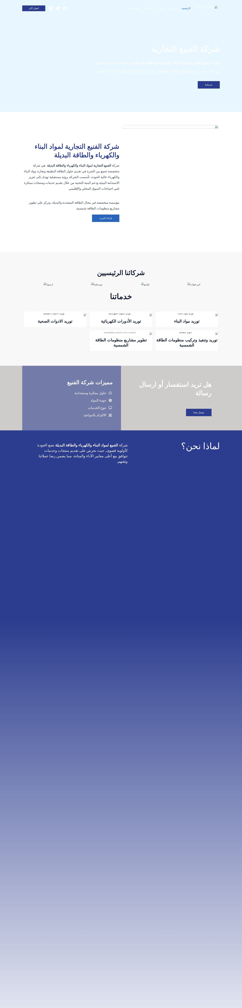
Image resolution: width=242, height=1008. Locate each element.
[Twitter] (58, 8)
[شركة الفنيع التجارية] (206, 8)
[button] (33, 8)
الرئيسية (186, 8)
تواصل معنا (133, 8)
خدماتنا (160, 8)
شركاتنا (148, 8)
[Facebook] (65, 8)
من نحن (173, 8)
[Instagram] (51, 8)
